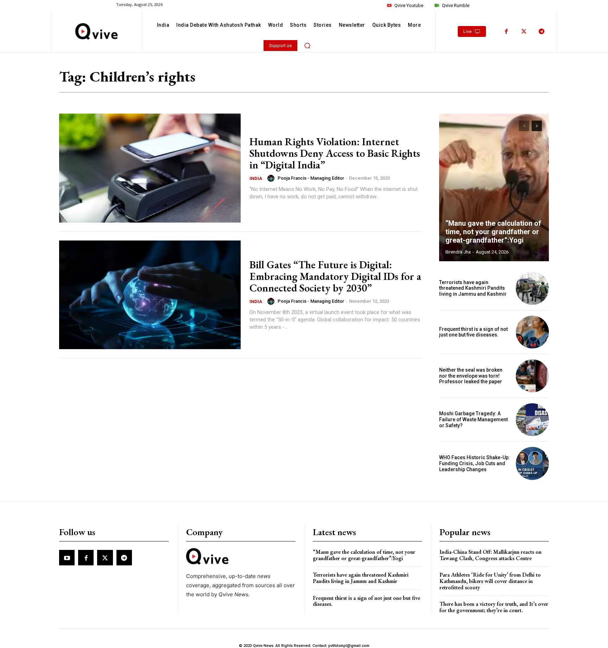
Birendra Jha (458, 252)
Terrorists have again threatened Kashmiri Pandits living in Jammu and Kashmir (473, 288)
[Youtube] (67, 557)
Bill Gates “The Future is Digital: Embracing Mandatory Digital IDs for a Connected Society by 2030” (335, 276)
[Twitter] (524, 32)
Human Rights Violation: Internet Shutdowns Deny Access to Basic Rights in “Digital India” (334, 153)
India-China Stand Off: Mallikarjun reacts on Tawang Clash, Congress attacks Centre (490, 555)
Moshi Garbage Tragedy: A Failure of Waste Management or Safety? (473, 419)
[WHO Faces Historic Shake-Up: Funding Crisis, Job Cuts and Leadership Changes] (532, 463)
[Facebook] (506, 32)
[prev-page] (524, 126)
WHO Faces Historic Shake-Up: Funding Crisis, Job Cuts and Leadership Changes (474, 463)
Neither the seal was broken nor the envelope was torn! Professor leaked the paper (470, 376)
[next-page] (537, 126)
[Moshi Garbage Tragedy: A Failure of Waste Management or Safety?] (532, 419)
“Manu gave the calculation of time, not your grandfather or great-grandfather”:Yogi (493, 231)
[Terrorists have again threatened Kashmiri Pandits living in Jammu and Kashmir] (532, 288)
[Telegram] (541, 32)
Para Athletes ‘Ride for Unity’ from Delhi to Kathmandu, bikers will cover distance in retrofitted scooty (490, 581)
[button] (307, 45)
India (255, 178)
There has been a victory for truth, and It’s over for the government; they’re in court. (493, 607)
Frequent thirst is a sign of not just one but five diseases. (473, 332)
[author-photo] (272, 178)
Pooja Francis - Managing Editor (311, 178)
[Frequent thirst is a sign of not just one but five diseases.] (532, 332)
